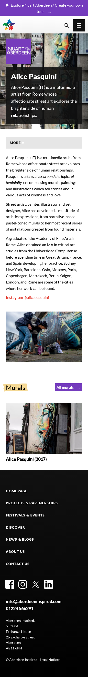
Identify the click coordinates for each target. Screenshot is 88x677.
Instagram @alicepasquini (27, 297)
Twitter (36, 584)
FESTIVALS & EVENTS (25, 515)
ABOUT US (15, 551)
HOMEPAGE (16, 491)
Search (67, 25)
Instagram (23, 584)
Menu (79, 25)
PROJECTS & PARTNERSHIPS (32, 503)
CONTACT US (18, 564)
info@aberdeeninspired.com (34, 601)
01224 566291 (19, 608)
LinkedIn (49, 584)
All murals (65, 387)
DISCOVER (15, 527)
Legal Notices (50, 659)
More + (17, 143)
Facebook (10, 584)
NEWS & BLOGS (20, 539)
